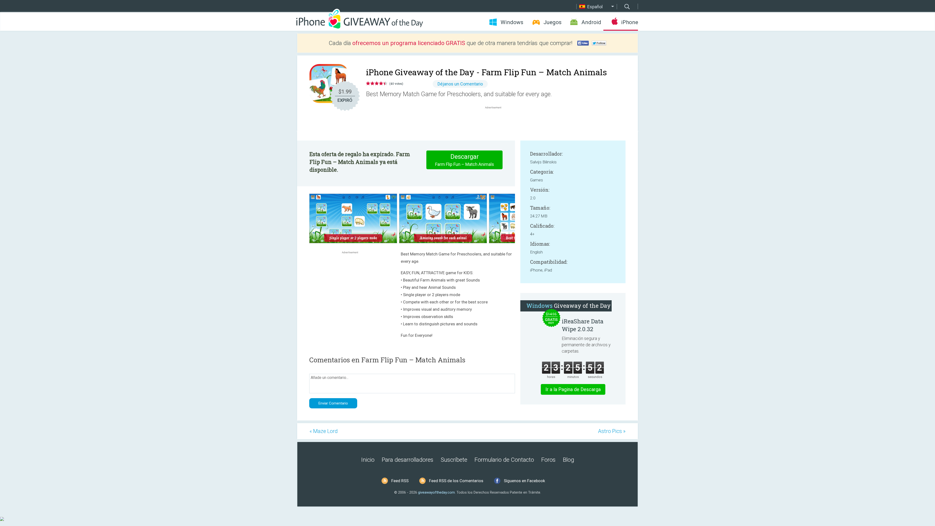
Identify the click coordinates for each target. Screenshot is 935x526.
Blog (568, 459)
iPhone (629, 22)
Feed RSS (400, 480)
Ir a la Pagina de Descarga (573, 389)
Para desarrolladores (407, 459)
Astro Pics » (612, 431)
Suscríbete (454, 459)
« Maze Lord (323, 431)
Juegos (552, 22)
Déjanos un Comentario (460, 83)
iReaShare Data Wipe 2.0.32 (582, 325)
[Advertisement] (496, 121)
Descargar (464, 160)
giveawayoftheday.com (436, 492)
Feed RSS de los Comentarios (456, 480)
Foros (548, 459)
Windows (512, 22)
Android (591, 22)
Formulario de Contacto (504, 459)
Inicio (367, 459)
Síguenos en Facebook (524, 480)
